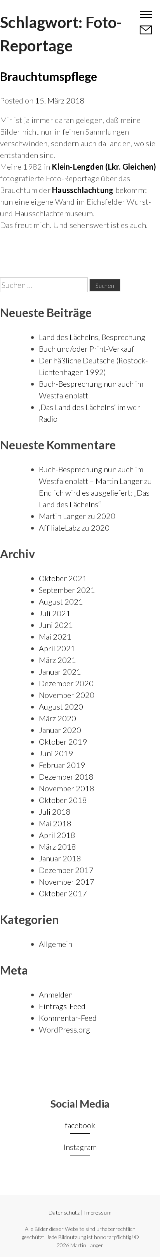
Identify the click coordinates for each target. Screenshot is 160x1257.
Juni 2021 (56, 624)
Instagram (80, 1147)
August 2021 (61, 601)
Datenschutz (64, 1212)
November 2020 (66, 695)
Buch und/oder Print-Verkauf (86, 348)
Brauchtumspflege (48, 76)
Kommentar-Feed (68, 1017)
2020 (106, 516)
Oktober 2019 (63, 741)
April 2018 (57, 835)
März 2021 (57, 659)
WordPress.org (64, 1029)
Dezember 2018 (66, 776)
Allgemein (55, 943)
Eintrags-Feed (62, 1006)
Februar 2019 (62, 765)
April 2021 (57, 648)
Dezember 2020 (66, 683)
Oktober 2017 (63, 893)
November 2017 (66, 881)
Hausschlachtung (82, 190)
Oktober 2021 (63, 578)
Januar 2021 (60, 671)
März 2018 (57, 846)
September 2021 (67, 589)
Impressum (97, 1212)
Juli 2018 (55, 811)
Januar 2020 (60, 730)
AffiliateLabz (59, 527)
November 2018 (66, 788)
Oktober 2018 (63, 800)
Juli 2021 (55, 613)
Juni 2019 (56, 753)
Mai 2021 (55, 636)
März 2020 (57, 718)
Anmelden (56, 994)
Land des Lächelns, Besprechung (92, 337)
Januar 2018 (60, 858)
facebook (80, 1125)
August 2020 (61, 706)
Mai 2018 (55, 823)
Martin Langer (36, 13)
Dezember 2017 (66, 870)
